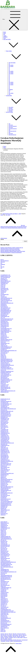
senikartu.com (4, 290)
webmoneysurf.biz (4, 592)
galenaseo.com (4, 608)
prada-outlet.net (4, 521)
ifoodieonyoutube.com (5, 412)
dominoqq (3, 264)
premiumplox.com (4, 588)
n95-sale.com (3, 540)
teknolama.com (4, 315)
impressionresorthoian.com (6, 359)
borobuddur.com (4, 434)
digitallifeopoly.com (5, 418)
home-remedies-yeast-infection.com (8, 408)
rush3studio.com (4, 283)
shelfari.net (3, 597)
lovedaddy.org (4, 349)
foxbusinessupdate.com (6, 348)
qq (9, 63)
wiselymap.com (4, 543)
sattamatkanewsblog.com (6, 367)
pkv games (11, 65)
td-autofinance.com (5, 553)
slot (9, 123)
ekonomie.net (3, 619)
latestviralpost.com (4, 322)
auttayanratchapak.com (5, 307)
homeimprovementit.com (6, 401)
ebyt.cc (2, 568)
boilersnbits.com (4, 321)
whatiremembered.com (5, 565)
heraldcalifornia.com (5, 451)
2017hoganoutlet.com (5, 277)
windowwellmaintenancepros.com (8, 390)
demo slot (3, 261)
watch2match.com (4, 607)
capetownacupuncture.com (6, 298)
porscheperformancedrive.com (7, 473)
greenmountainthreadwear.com (7, 365)
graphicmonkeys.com (5, 452)
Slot (4, 34)
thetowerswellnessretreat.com (7, 486)
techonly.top (3, 535)
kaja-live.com (3, 547)
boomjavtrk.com (4, 513)
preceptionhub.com (5, 405)
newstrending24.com (5, 625)
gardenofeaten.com (5, 326)
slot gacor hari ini (12, 131)
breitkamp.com (4, 466)
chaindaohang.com (5, 569)
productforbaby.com (5, 316)
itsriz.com (3, 295)
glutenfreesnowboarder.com (6, 479)
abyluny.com (3, 512)
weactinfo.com (4, 335)
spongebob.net (4, 305)
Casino (4, 35)
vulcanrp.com (3, 559)
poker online (15, 635)
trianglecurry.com (4, 484)
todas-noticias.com (4, 289)
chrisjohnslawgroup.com (6, 463)
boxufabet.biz (3, 497)
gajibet (11, 641)
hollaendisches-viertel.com (6, 576)
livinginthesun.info (5, 294)
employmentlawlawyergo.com (7, 610)
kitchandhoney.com (5, 581)
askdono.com (3, 533)
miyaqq (7, 641)
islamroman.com (4, 552)
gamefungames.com (5, 436)
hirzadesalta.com (4, 417)
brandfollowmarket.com (6, 372)
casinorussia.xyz (4, 598)
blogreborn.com (4, 541)
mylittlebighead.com (5, 445)
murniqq (6, 636)
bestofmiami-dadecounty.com (7, 411)
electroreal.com (4, 409)
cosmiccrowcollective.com (6, 300)
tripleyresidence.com (5, 467)
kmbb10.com (3, 333)
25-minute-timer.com (5, 438)
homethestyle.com (4, 431)
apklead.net (3, 514)
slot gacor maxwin (13, 126)
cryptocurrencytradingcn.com (7, 368)
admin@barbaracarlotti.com (8, 213)
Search (2, 239)
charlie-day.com (4, 345)
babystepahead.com (5, 378)
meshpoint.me (4, 304)
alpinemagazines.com (5, 558)
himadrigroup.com (4, 551)
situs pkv (2, 266)
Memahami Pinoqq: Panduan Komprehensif (10, 248)
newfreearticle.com (5, 323)
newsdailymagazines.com (6, 403)
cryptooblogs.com (4, 429)
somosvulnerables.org (5, 469)
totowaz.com (3, 370)
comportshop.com (4, 613)
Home (4, 32)
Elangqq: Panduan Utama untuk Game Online (10, 250)
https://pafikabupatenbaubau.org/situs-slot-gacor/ (11, 639)
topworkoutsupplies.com (6, 414)
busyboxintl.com (4, 306)
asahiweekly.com (4, 447)
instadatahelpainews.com (6, 505)
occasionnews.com (5, 384)
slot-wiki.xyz (3, 605)
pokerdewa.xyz (4, 604)
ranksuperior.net (4, 377)
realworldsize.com (4, 313)
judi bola (10, 108)
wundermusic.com (4, 435)
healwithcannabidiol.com (6, 481)
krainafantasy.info (4, 288)
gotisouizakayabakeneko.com (7, 303)
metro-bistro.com (4, 582)
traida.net (2, 580)
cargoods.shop (4, 296)
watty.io (2, 293)
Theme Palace (18, 643)
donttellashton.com (5, 282)
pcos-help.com (4, 529)
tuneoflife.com (4, 389)
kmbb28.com (3, 508)
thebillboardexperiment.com (7, 492)
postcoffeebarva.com (5, 309)
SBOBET (5, 36)
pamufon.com (3, 472)
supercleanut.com (4, 448)
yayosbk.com (3, 590)
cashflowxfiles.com (5, 332)
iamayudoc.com (4, 444)
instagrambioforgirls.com (6, 331)
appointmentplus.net (5, 620)
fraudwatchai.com (4, 427)
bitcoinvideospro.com (5, 299)
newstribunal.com (4, 402)
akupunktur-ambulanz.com (6, 564)
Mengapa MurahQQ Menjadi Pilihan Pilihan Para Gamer (13, 251)
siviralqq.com (3, 357)
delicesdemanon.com (5, 585)
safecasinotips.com (5, 457)
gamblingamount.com (5, 381)
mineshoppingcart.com (5, 413)
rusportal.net (3, 292)
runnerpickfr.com (4, 525)
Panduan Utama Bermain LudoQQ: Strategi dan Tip (12, 247)
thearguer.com (4, 338)
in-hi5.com (3, 287)
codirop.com (3, 531)
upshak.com (3, 355)
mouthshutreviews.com (5, 416)
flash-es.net (3, 354)
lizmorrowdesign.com (5, 480)
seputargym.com (4, 420)
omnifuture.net (4, 526)
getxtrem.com (3, 334)
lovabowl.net (3, 400)
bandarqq (11, 89)
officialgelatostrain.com (6, 488)
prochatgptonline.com (5, 544)
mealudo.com (3, 344)
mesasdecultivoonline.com (6, 320)
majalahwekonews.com (6, 276)
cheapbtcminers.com (5, 441)
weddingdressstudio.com (6, 587)
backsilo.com (3, 356)
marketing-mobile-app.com (6, 339)
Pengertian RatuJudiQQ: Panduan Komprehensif (11, 252)
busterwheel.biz (4, 596)
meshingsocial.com (5, 337)
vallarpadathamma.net (5, 312)
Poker (4, 33)
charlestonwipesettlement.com (7, 371)
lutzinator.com (4, 475)
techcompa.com (4, 548)
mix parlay (11, 107)
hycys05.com (3, 327)
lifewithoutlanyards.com (6, 579)
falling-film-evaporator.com (6, 361)
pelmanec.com (4, 278)
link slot (14, 636)
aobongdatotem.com (5, 407)
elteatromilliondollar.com (6, 310)
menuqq (2, 633)
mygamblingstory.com (5, 274)
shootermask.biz (4, 594)
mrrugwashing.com (5, 351)
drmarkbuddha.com (5, 570)
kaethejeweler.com (4, 489)
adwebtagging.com (5, 376)
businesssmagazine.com (6, 537)
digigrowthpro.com (5, 523)
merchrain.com (4, 507)
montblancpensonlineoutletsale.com (8, 562)
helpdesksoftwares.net (5, 399)
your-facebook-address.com (6, 501)
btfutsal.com (3, 530)
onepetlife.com (4, 491)
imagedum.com (4, 485)
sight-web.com (4, 549)
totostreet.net (3, 424)
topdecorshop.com (4, 614)
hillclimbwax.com (4, 382)
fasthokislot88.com (5, 456)
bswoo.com (3, 631)
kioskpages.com (4, 483)
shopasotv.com (4, 615)
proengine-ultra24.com (5, 577)
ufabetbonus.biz (4, 626)
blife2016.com (4, 478)
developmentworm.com (6, 621)
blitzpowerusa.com (5, 324)
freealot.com (3, 446)
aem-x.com (3, 428)
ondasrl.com (3, 477)
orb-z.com (3, 317)
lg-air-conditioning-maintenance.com (8, 571)
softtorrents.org (4, 468)
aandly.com (3, 630)
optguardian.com (4, 423)
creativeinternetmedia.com (6, 538)
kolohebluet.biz (4, 593)
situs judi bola (3, 635)
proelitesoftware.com (5, 459)
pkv (9, 90)
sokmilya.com (4, 511)
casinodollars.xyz (4, 602)
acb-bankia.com (4, 353)
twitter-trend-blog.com (5, 560)
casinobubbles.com (5, 419)
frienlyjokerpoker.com (5, 554)
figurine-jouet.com (4, 500)
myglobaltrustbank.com (6, 609)
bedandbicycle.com (5, 450)
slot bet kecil (24, 639)
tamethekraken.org (4, 474)
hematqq (10, 636)
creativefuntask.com (5, 439)
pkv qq (2, 259)
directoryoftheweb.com (5, 281)
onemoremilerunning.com (6, 328)
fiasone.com (3, 342)
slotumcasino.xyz (4, 599)
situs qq (6, 633)
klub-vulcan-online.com (6, 464)
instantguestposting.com (6, 618)
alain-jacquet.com (4, 301)
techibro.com (3, 557)
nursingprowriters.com (5, 363)
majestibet (3, 641)
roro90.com (3, 284)
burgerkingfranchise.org (6, 311)
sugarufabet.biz (4, 496)
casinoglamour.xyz (5, 601)
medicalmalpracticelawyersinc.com (8, 612)
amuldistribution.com (5, 433)
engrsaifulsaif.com (4, 440)
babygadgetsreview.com (6, 563)
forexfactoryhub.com (5, 546)
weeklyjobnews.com (5, 373)
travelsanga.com (4, 616)
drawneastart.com (4, 455)
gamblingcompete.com (5, 536)
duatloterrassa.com (4, 470)
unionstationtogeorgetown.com (7, 442)
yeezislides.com (4, 406)
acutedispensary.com (5, 366)
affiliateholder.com (4, 392)
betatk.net (3, 629)
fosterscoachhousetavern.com (7, 318)
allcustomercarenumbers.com (7, 461)
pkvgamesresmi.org (18, 641)
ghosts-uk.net (3, 532)
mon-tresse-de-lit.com (5, 495)
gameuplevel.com (4, 430)
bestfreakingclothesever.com (7, 360)
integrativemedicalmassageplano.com (8, 350)
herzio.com (3, 285)
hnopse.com (3, 383)
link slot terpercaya (5, 260)
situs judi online (12, 62)
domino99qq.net (4, 279)
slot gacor (11, 125)
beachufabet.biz (4, 494)
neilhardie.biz (3, 591)
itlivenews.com (4, 623)
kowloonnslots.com (5, 555)
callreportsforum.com (5, 509)
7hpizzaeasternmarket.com (6, 575)
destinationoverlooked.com (6, 379)
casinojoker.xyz (4, 603)
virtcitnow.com (4, 542)
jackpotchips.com (4, 458)
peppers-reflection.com (5, 388)
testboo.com (3, 586)
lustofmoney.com (4, 385)
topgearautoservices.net (6, 498)
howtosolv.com (4, 583)
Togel (4, 38)
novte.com (3, 574)
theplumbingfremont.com (6, 624)
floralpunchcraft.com (5, 340)
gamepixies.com (4, 453)
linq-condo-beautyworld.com (7, 566)
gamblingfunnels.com (5, 527)
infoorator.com (4, 573)
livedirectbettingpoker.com (6, 346)
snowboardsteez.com (5, 329)
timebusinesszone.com (5, 387)
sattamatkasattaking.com (6, 490)
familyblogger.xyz (4, 462)
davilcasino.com (4, 425)
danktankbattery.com (5, 343)
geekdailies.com (4, 506)
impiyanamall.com (4, 422)
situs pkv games (4, 638)
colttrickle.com (4, 524)
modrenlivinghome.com (6, 503)
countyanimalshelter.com (6, 374)
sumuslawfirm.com (5, 362)
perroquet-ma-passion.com (6, 502)
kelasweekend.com (5, 627)
